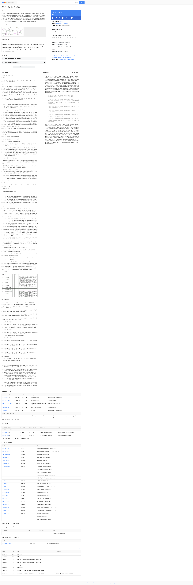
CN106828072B (5, 457)
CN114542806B (5, 435)
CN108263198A (5, 516)
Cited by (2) (65, 55)
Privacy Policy (108, 582)
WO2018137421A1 (6, 454)
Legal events (71, 55)
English (61, 21)
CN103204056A (5, 407)
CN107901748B (5, 448)
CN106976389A (5, 460)
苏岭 (64, 23)
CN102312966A (5, 397)
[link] (23, 46)
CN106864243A (5, 519)
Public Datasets (95, 582)
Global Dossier (66, 59)
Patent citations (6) (58, 55)
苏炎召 (60, 23)
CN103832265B (5, 463)
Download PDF (57, 17)
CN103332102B (5, 451)
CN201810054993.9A (7, 533)
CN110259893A (5, 495)
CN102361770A (5, 400)
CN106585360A (5, 507)
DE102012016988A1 (6, 415)
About (79, 582)
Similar (73, 17)
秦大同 (66, 23)
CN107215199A (5, 489)
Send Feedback (86, 582)
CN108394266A (5, 486)
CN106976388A (5, 472)
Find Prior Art (66, 17)
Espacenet (60, 59)
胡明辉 (57, 23)
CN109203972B (5, 504)
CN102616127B (5, 469)
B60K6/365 (6, 43)
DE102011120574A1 (6, 403)
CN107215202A (5, 410)
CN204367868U (5, 477)
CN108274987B (5, 513)
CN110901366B (5, 475)
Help (114, 582)
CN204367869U (5, 510)
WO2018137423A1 (6, 466)
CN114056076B (5, 432)
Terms (101, 582)
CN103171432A (5, 480)
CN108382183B (5, 501)
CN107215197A (5, 498)
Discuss (72, 59)
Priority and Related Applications (64, 57)
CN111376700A (5, 492)
